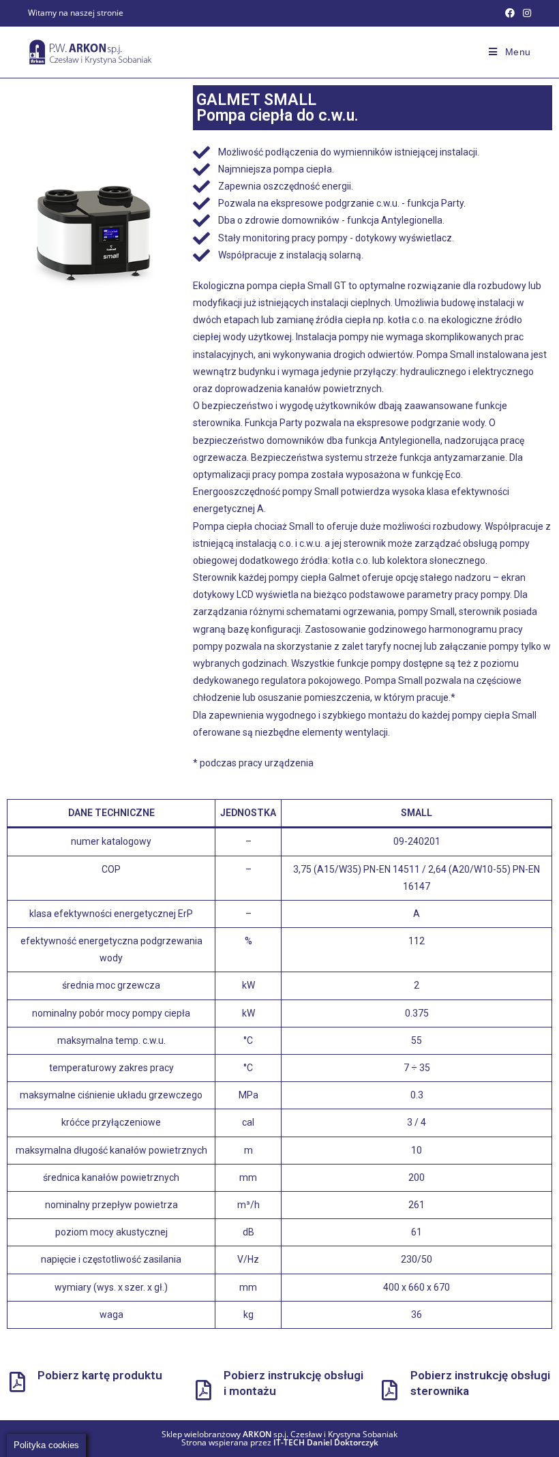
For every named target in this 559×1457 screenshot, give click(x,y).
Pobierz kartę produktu (99, 1375)
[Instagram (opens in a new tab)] (525, 13)
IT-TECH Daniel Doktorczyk (325, 1442)
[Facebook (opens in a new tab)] (510, 13)
